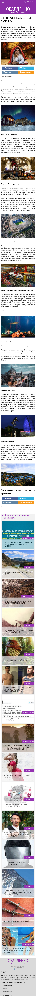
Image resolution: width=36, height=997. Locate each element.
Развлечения (7, 985)
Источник (3, 507)
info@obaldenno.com (18, 969)
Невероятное (7, 991)
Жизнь (5, 988)
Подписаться (29, 1)
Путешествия (7, 995)
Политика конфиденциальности (13, 982)
